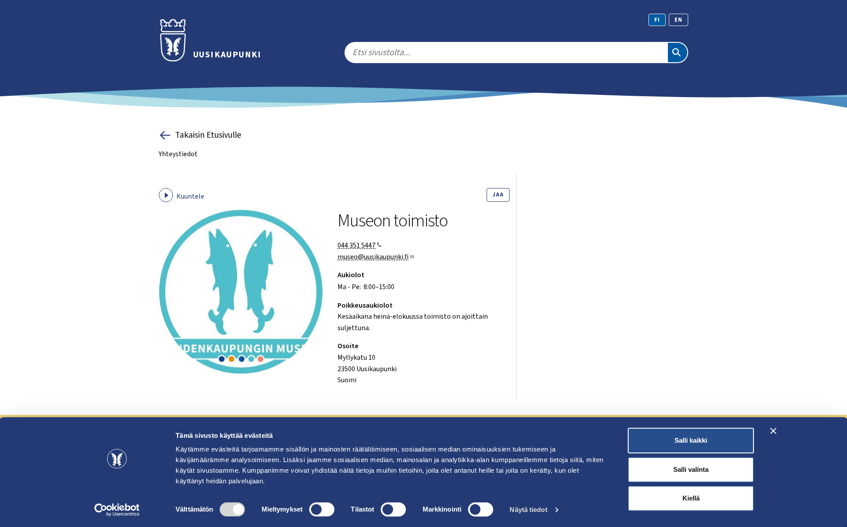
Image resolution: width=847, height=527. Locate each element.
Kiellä (691, 498)
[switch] (321, 509)
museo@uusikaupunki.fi (373, 257)
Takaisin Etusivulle (208, 135)
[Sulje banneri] (773, 431)
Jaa (497, 195)
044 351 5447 (356, 245)
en (678, 20)
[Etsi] (677, 52)
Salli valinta (690, 469)
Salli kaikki (691, 440)
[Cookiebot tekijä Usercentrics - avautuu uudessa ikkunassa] (117, 509)
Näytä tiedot (528, 509)
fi (657, 20)
